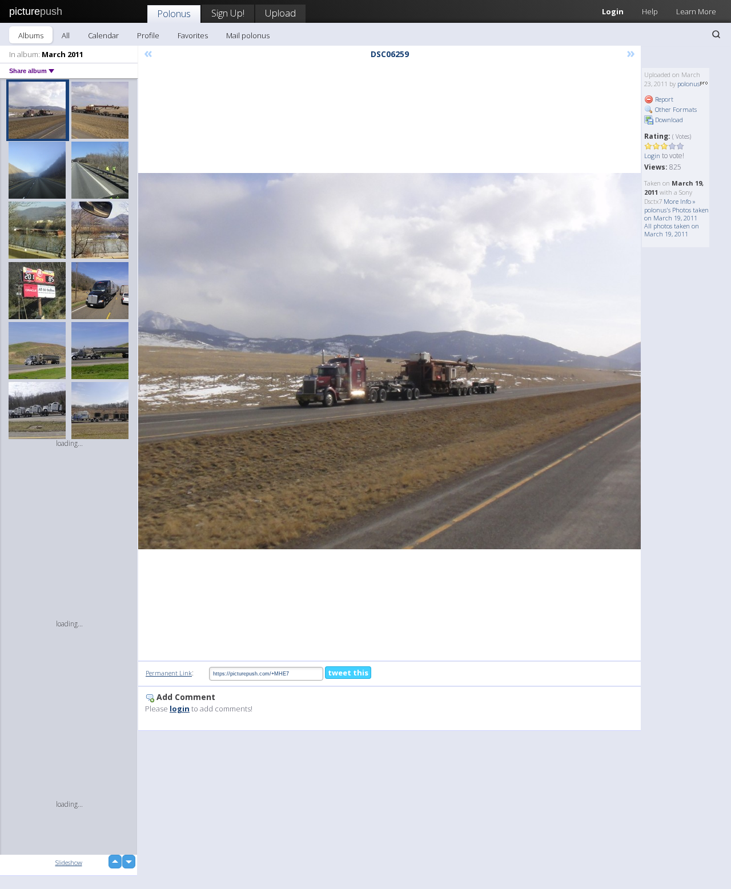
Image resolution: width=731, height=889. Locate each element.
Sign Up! (227, 12)
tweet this (348, 672)
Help (650, 11)
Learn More (696, 11)
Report (663, 99)
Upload (280, 12)
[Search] (716, 34)
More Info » (680, 201)
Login (613, 11)
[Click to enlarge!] (389, 361)
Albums (30, 35)
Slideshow (68, 862)
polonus (688, 83)
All (66, 35)
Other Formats (675, 109)
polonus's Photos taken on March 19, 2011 (676, 214)
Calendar (103, 35)
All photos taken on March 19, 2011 (671, 230)
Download (668, 119)
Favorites (193, 35)
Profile (148, 35)
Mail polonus (248, 35)
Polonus (174, 13)
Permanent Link (169, 673)
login (180, 708)
